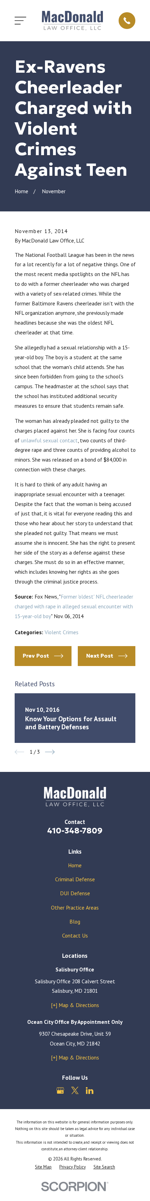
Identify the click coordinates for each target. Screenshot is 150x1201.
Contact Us (75, 935)
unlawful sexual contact (49, 440)
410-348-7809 (75, 830)
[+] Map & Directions (75, 1004)
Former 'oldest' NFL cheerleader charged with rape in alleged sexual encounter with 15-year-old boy (74, 606)
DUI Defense (75, 893)
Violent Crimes (61, 632)
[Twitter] (75, 1090)
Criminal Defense (75, 879)
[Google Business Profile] (60, 1090)
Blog (74, 921)
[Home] (72, 20)
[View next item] (50, 752)
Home (75, 865)
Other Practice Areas (75, 907)
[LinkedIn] (89, 1090)
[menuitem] (43, 1167)
